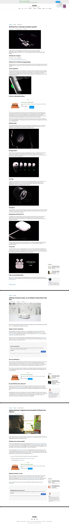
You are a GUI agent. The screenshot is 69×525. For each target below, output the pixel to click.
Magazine (18, 521)
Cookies (28, 521)
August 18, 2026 (21, 460)
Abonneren (58, 6)
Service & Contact (23, 521)
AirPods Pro (39, 125)
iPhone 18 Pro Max (12, 333)
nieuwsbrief (11, 483)
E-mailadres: (12, 350)
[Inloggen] (65, 8)
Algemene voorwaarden (37, 521)
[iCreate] (34, 5)
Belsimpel (16, 59)
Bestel (61, 6)
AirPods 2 (16, 64)
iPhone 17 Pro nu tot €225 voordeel (27, 102)
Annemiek (12, 301)
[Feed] (37, 519)
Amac (10, 59)
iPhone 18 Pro (41, 332)
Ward (50, 496)
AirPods (14, 24)
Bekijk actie (58, 1)
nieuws (11, 24)
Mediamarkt (21, 59)
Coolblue (12, 59)
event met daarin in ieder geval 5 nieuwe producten (29, 478)
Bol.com (25, 59)
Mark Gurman (41, 337)
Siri (42, 393)
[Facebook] (32, 519)
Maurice (50, 281)
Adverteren (43, 521)
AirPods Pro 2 (20, 24)
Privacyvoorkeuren (49, 521)
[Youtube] (34, 519)
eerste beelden (19, 387)
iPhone (24, 331)
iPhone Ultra (37, 333)
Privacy (32, 521)
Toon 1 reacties (13, 284)
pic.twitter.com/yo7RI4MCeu (29, 458)
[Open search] (63, 8)
